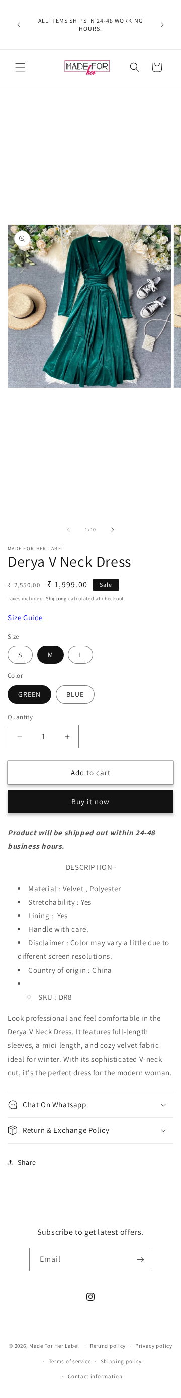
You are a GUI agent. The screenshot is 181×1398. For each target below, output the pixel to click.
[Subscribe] (141, 1259)
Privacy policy (153, 1345)
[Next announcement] (162, 25)
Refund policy (108, 1345)
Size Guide (25, 617)
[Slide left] (68, 529)
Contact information (95, 1376)
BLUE (75, 694)
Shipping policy (121, 1361)
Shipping (56, 598)
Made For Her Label (54, 1345)
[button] (20, 67)
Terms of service (70, 1361)
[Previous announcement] (19, 25)
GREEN (29, 694)
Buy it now (90, 801)
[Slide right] (113, 529)
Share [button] (27, 1162)
